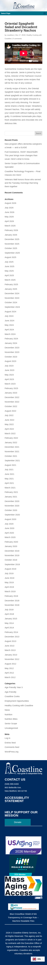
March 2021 (10, 488)
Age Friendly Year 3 (14, 687)
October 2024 (11, 302)
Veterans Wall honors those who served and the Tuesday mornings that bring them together (23, 183)
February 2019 (11, 596)
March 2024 (10, 334)
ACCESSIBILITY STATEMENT (17, 799)
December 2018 (12, 600)
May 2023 (9, 375)
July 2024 (9, 316)
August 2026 (10, 203)
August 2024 (10, 311)
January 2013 (11, 655)
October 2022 (11, 406)
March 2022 (10, 433)
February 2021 (11, 492)
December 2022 (12, 397)
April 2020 (9, 533)
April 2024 (9, 329)
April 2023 (9, 379)
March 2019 (10, 591)
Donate (17, 822)
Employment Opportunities (17, 701)
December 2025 (12, 239)
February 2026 (11, 230)
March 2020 (10, 537)
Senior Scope (11, 723)
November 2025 (12, 244)
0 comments (17, 38)
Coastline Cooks (12, 696)
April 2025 (9, 275)
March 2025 (10, 280)
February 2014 (11, 632)
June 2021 (9, 474)
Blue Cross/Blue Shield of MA (23, 914)
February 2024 (11, 338)
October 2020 (11, 510)
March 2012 (10, 677)
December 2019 (12, 551)
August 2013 (10, 641)
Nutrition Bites (11, 719)
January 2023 (11, 393)
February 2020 (11, 542)
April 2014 (9, 627)
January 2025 (11, 289)
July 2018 (9, 609)
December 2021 (12, 447)
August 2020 (10, 519)
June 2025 (9, 266)
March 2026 (10, 226)
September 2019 (12, 564)
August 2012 (10, 664)
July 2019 (9, 573)
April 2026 (9, 221)
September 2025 (12, 253)
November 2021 (12, 451)
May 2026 (9, 217)
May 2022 (9, 424)
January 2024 (11, 343)
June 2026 (9, 212)
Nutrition (8, 714)
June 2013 (9, 646)
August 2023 (10, 361)
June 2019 (9, 578)
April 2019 (9, 587)
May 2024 (9, 325)
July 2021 (9, 469)
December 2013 (12, 637)
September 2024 (12, 307)
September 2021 (12, 460)
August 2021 (10, 465)
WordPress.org (11, 752)
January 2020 (11, 546)
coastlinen (10, 35)
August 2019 (10, 569)
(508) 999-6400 (12, 784)
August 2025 (10, 257)
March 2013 (10, 650)
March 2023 (10, 384)
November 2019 (12, 555)
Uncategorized (11, 728)
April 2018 (9, 614)
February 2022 (11, 438)
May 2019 (9, 582)
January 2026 (11, 235)
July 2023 (9, 366)
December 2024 (12, 293)
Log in (7, 738)
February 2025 (11, 284)
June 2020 (9, 528)
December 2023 (12, 347)
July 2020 (9, 524)
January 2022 (11, 442)
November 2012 (12, 659)
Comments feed (12, 747)
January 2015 (11, 618)
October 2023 (11, 357)
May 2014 (9, 623)
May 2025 (9, 271)
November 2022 (12, 402)
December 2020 (12, 501)
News (7, 710)
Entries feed (10, 743)
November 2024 (12, 298)
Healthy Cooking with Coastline (19, 705)
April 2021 (9, 483)
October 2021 (11, 456)
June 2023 (9, 370)
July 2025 (9, 262)
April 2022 (9, 429)
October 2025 (11, 248)
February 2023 (11, 388)
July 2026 (9, 208)
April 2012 (9, 673)
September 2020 (12, 515)
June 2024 (9, 320)
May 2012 (9, 668)
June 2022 (9, 420)
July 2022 (9, 415)
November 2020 (12, 506)
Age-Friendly (10, 692)
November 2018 (12, 605)
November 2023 (12, 352)
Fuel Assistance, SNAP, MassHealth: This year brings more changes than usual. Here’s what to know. (21, 155)
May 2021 (9, 479)
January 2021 (11, 497)
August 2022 (10, 411)
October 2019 (11, 560)
